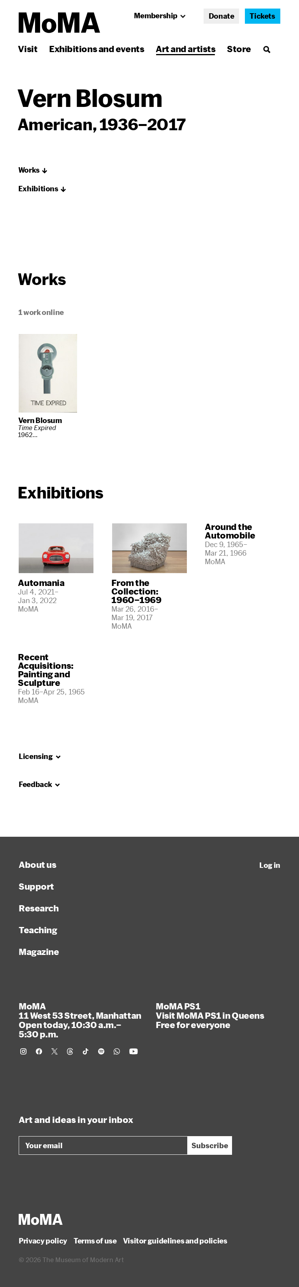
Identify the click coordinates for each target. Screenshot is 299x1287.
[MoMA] (41, 1219)
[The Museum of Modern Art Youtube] (133, 1051)
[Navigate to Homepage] (59, 22)
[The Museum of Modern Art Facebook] (39, 1051)
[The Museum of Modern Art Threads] (70, 1051)
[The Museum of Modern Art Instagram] (23, 1051)
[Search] (266, 48)
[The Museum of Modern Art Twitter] (54, 1051)
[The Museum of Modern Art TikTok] (85, 1051)
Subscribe (210, 1145)
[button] (33, 170)
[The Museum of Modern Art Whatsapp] (117, 1051)
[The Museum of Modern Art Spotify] (101, 1051)
